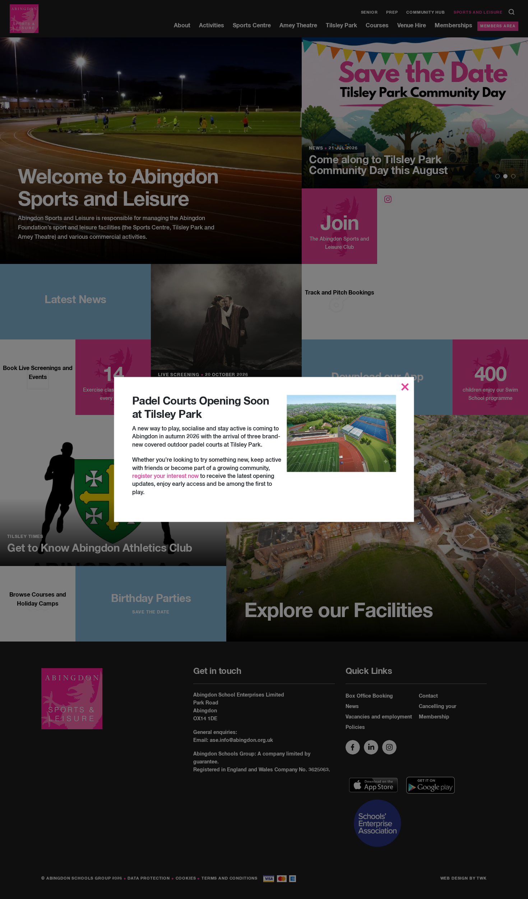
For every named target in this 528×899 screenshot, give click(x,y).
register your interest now (165, 476)
